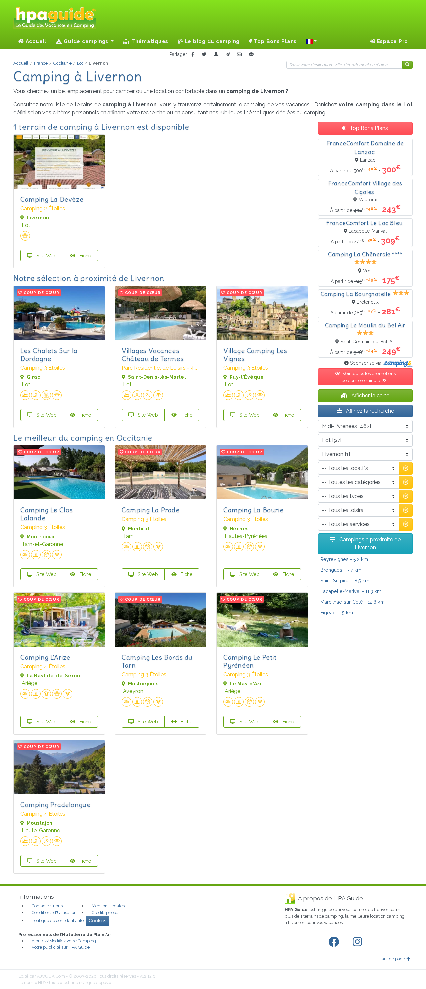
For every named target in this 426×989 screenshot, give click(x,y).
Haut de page (392, 958)
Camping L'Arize (45, 657)
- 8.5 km (344, 580)
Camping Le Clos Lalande (46, 514)
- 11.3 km (350, 591)
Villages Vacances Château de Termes (153, 354)
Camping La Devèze (51, 199)
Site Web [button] (46, 255)
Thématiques (149, 41)
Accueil (35, 41)
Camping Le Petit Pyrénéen (250, 661)
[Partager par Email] (239, 54)
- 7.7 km (340, 570)
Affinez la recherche (369, 411)
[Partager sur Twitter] (204, 54)
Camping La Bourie (253, 510)
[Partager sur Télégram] (228, 54)
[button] (311, 41)
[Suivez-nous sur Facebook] (335, 942)
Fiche (84, 255)
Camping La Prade (151, 510)
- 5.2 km (344, 559)
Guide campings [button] (86, 41)
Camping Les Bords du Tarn (157, 661)
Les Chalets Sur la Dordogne (49, 354)
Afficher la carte (369, 395)
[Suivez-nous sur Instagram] (358, 942)
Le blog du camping (211, 41)
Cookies (97, 920)
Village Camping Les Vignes (255, 354)
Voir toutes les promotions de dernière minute (368, 377)
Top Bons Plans (274, 41)
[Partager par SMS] (251, 54)
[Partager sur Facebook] (192, 54)
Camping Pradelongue (55, 804)
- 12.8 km (352, 602)
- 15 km (336, 612)
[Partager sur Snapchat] (216, 54)
